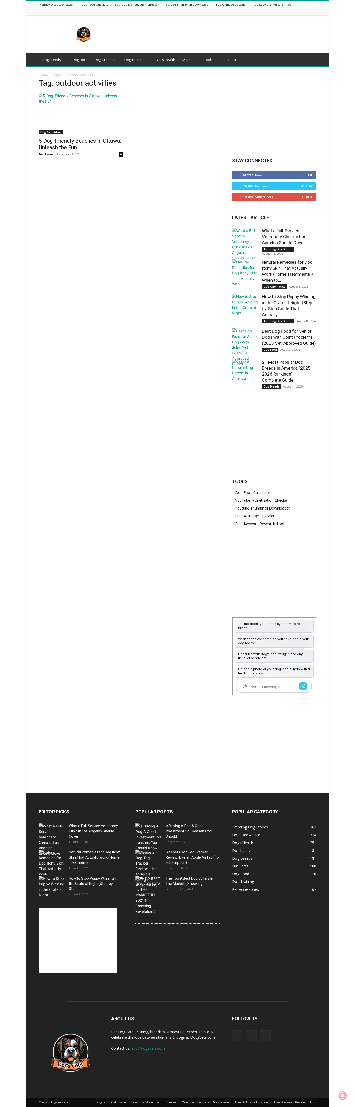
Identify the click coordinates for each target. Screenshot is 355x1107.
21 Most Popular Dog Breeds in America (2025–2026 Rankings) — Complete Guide (174, 979)
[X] (307, 11)
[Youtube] (313, 11)
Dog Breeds (51, 59)
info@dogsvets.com (148, 1048)
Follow (306, 186)
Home (43, 75)
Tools (208, 59)
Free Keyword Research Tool (272, 4)
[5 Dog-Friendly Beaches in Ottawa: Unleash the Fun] (81, 113)
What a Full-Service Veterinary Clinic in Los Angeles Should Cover (284, 236)
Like (310, 175)
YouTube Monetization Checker (137, 4)
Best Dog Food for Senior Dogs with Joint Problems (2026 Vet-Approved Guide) (289, 337)
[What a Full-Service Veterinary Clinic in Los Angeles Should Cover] (245, 244)
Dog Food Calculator (96, 4)
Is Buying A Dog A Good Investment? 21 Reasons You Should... (189, 831)
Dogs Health (165, 59)
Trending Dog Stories (278, 249)
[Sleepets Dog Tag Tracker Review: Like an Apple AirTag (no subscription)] (148, 869)
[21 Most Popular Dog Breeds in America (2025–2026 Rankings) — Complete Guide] (245, 372)
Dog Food (80, 59)
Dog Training (134, 59)
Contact (230, 59)
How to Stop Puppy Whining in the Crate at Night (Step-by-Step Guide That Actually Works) (174, 947)
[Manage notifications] (343, 1095)
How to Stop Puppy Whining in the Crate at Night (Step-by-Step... (93, 883)
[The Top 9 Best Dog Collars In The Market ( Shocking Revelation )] (148, 895)
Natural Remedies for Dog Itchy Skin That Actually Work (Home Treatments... (94, 857)
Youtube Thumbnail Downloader (187, 4)
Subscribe (305, 197)
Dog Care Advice (51, 132)
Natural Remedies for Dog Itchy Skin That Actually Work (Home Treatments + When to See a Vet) (176, 931)
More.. (187, 59)
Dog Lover (46, 154)
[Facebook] (300, 11)
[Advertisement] (221, 34)
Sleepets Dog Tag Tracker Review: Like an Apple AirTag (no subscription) (192, 857)
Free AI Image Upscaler (231, 4)
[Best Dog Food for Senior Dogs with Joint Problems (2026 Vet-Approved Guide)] (245, 347)
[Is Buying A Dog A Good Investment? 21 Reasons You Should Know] (148, 837)
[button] (310, 60)
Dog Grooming (106, 59)
